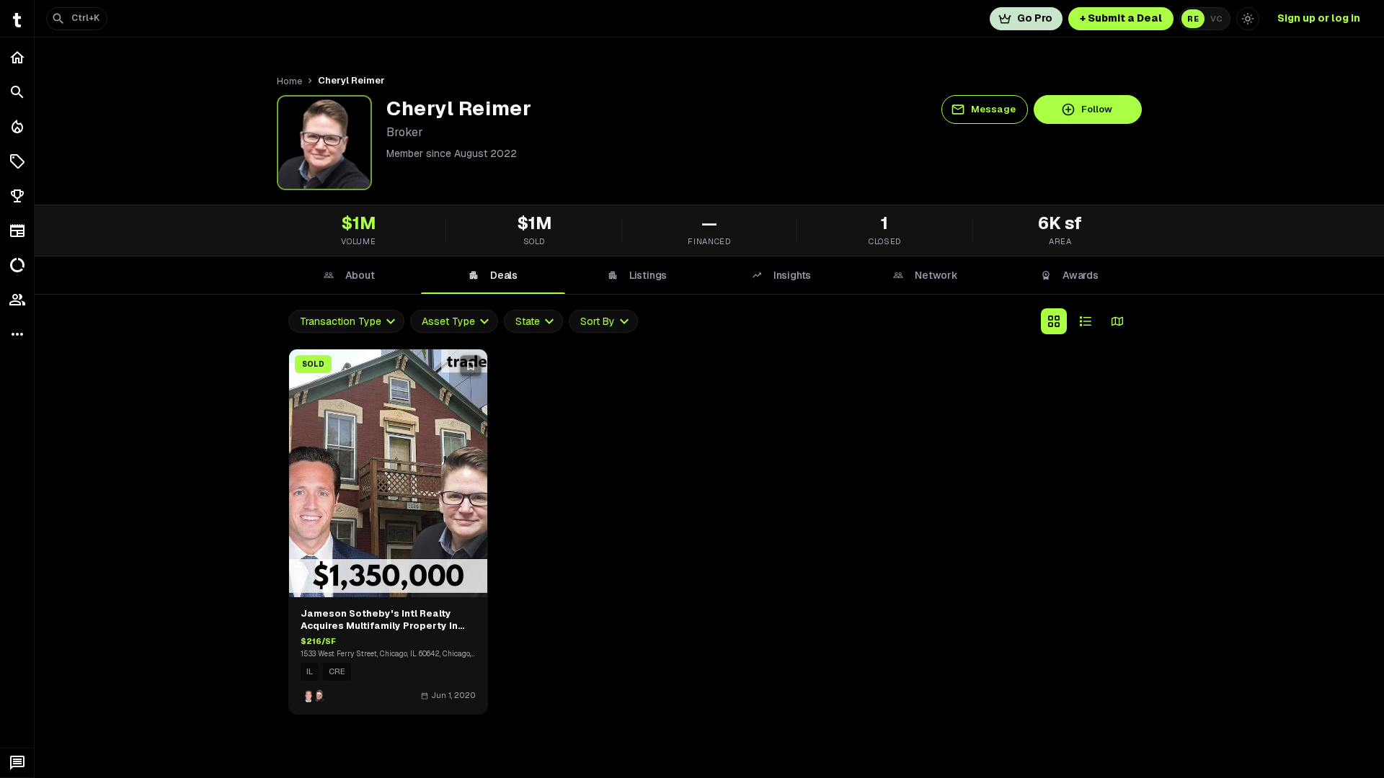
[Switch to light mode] (1247, 18)
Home (289, 81)
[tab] (349, 275)
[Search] (17, 92)
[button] (17, 161)
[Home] (17, 57)
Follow (1096, 109)
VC (1216, 19)
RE (1193, 19)
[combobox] (346, 321)
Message (993, 109)
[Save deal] (471, 366)
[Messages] (17, 762)
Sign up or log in (1318, 18)
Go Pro (1034, 18)
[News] (17, 230)
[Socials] (17, 299)
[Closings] (17, 126)
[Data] (17, 265)
